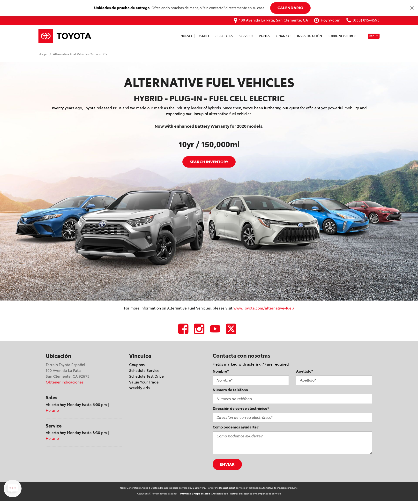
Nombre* (221, 371)
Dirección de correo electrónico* (241, 408)
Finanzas (283, 36)
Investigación (309, 36)
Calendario (290, 7)
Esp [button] (372, 35)
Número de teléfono (230, 390)
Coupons (137, 364)
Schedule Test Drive (146, 376)
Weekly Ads (139, 388)
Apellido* (304, 371)
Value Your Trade (144, 382)
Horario (52, 410)
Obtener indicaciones (64, 382)
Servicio (246, 36)
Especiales (224, 36)
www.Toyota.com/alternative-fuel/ (263, 308)
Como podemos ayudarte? (236, 427)
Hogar (43, 54)
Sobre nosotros (342, 36)
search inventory (209, 161)
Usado (203, 36)
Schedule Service (144, 370)
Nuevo (186, 36)
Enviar (227, 464)
